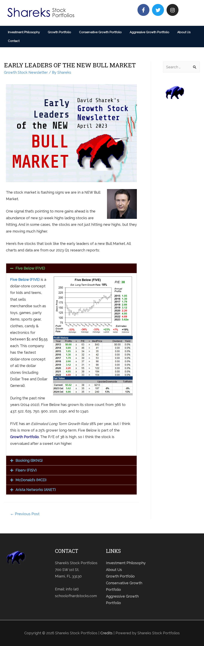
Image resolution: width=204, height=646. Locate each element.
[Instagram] (172, 10)
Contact (14, 41)
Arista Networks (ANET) (36, 490)
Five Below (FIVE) (30, 268)
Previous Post (24, 514)
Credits (106, 633)
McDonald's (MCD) (31, 480)
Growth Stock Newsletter (26, 72)
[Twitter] (158, 10)
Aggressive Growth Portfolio (149, 32)
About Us (183, 32)
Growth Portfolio (59, 32)
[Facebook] (143, 10)
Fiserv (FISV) (26, 470)
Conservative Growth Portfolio (100, 32)
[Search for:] (181, 67)
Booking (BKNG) (29, 460)
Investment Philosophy (24, 32)
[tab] (71, 268)
